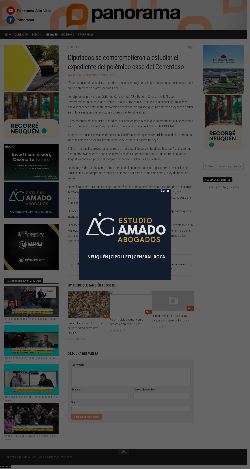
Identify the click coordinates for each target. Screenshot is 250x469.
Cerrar (162, 190)
